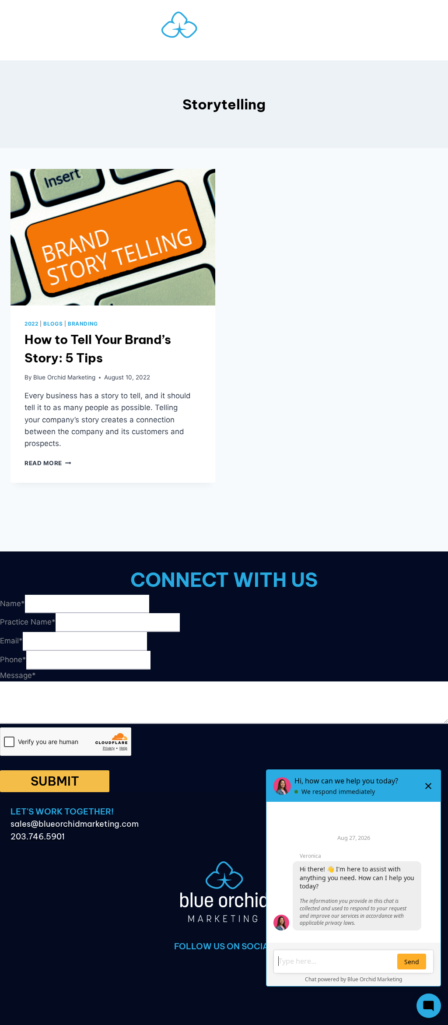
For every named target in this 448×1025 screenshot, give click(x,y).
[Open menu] (224, 51)
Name (12, 603)
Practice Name (28, 622)
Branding (83, 323)
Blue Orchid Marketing (64, 377)
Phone (13, 659)
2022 (31, 323)
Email (11, 640)
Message (18, 675)
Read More (47, 463)
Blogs (53, 323)
